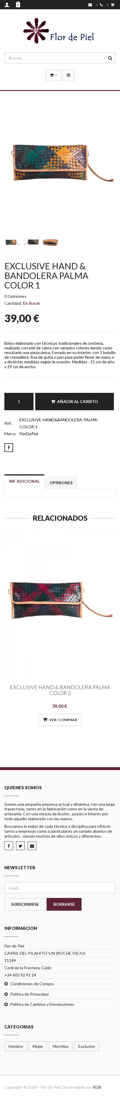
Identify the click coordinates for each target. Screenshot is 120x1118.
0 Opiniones (15, 296)
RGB (97, 1087)
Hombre (15, 1046)
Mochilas (61, 1046)
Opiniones (61, 482)
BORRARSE (64, 904)
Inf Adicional (24, 481)
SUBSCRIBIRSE (25, 904)
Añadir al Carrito (77, 401)
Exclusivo (86, 1046)
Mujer (38, 1046)
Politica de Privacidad (29, 994)
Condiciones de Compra (32, 983)
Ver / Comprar (63, 720)
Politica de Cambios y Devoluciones (42, 1004)
